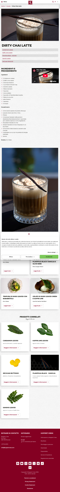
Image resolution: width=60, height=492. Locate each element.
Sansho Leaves (6, 58)
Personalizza (29, 256)
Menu (5, 1)
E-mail (23, 439)
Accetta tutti (49, 256)
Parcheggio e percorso (47, 444)
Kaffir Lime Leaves (7, 52)
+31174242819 (4, 444)
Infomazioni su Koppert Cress (49, 437)
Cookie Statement (30, 485)
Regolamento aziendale (47, 458)
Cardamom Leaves (7, 49)
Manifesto (43, 441)
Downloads (44, 448)
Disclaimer (30, 488)
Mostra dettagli (52, 252)
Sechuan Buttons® (7, 61)
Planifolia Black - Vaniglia (9, 55)
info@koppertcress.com (7, 447)
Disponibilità (44, 451)
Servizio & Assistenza (46, 455)
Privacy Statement (30, 481)
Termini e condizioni (30, 478)
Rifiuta (11, 256)
